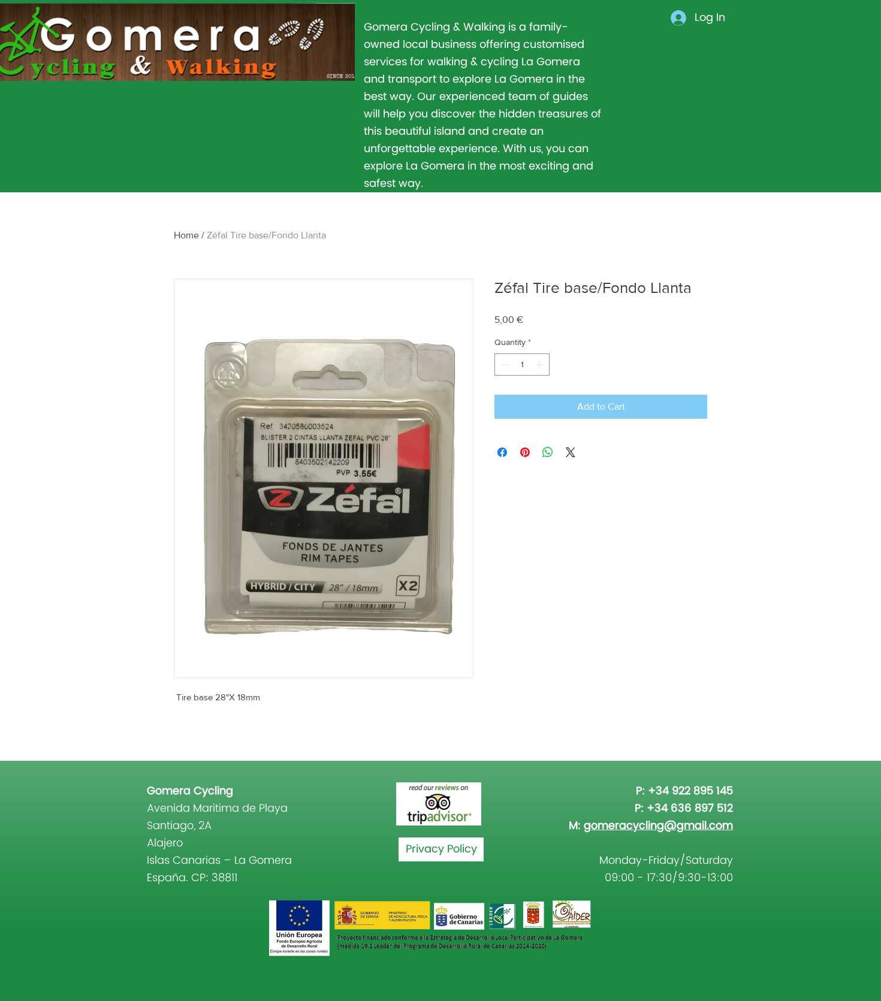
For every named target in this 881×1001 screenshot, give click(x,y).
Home (186, 235)
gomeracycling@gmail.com (658, 825)
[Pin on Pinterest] (525, 452)
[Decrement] (503, 364)
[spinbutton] (522, 364)
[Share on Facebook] (502, 452)
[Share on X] (570, 452)
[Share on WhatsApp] (548, 452)
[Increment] (540, 364)
